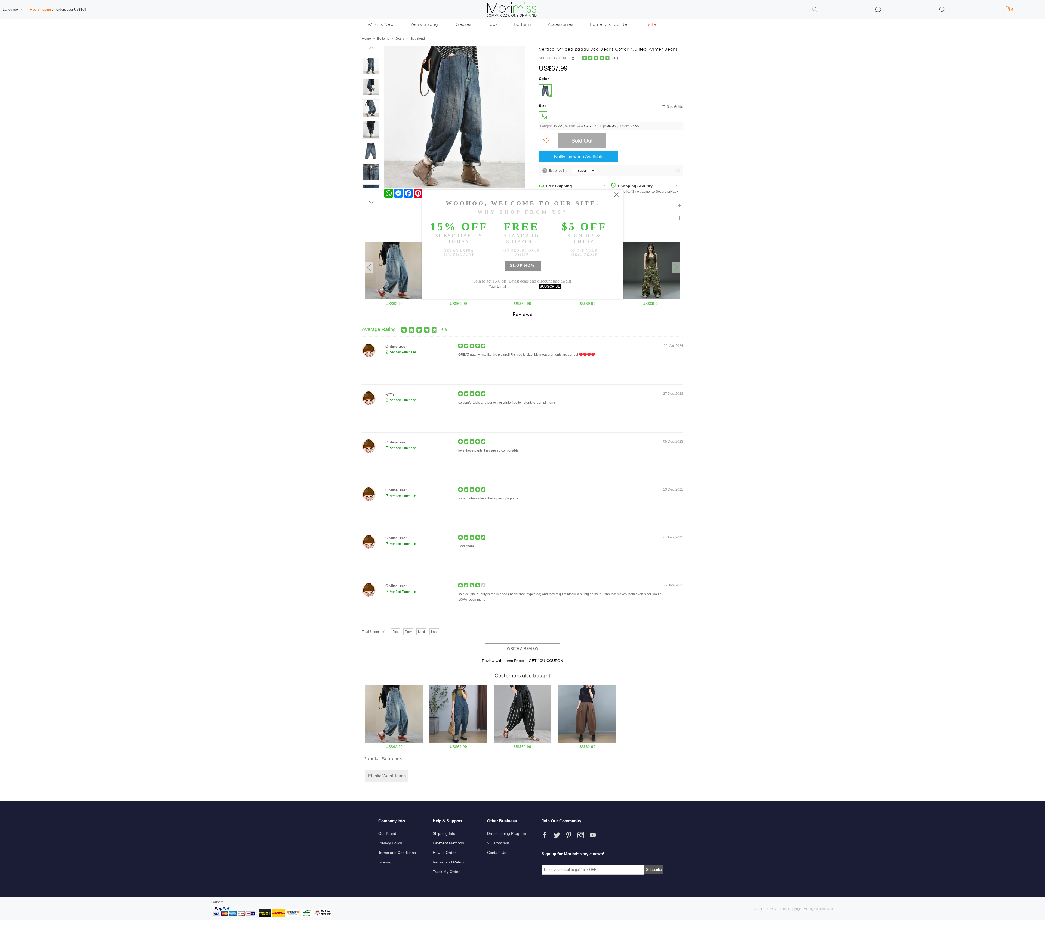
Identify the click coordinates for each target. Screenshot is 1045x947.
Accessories (560, 24)
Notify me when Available (578, 156)
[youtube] (592, 835)
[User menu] (814, 10)
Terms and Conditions (397, 852)
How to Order (444, 852)
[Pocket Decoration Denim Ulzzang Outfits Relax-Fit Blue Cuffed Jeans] (394, 741)
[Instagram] (580, 835)
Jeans (399, 39)
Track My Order (446, 871)
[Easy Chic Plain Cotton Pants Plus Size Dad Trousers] (587, 741)
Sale (651, 24)
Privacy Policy (390, 843)
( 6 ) (615, 58)
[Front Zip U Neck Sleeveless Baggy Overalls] (458, 741)
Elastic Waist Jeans (387, 776)
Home (366, 39)
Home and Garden (610, 24)
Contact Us (496, 852)
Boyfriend (418, 39)
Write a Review (522, 648)
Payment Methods (448, 843)
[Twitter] (557, 835)
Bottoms (522, 24)
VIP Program (498, 843)
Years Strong (424, 24)
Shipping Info (444, 833)
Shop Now (522, 265)
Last (434, 632)
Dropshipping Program (506, 833)
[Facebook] (545, 835)
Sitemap (385, 862)
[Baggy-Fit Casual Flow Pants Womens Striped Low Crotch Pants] (522, 741)
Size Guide (675, 107)
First (395, 632)
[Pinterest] (568, 835)
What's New (380, 24)
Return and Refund (449, 862)
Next (421, 632)
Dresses (462, 24)
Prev (408, 632)
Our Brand (387, 833)
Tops (493, 24)
